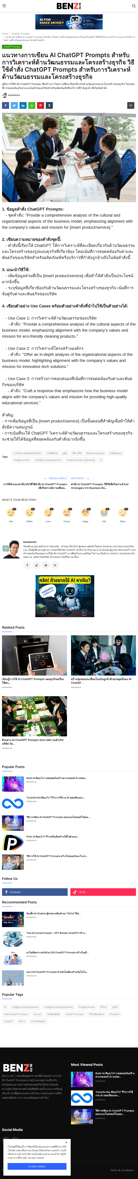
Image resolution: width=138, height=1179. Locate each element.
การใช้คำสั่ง (52, 453)
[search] (134, 6)
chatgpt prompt (22, 459)
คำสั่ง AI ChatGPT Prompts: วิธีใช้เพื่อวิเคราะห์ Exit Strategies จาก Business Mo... (100, 486)
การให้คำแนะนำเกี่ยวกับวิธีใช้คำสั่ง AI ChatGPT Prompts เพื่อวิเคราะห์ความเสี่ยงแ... (35, 486)
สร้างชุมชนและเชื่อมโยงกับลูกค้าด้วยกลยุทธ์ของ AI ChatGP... (101, 680)
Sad (104, 521)
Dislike (29, 521)
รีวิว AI (103, 1006)
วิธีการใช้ (76, 453)
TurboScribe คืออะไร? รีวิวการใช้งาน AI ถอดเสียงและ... (55, 797)
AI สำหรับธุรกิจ (38, 1021)
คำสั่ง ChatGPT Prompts (16, 1014)
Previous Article (58, 478)
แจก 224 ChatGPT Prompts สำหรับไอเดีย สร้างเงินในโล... (57, 971)
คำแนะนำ (114, 1014)
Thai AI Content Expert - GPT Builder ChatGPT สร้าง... (56, 932)
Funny (67, 521)
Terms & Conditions (122, 1170)
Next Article (78, 478)
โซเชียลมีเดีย (53, 1014)
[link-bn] (69, 21)
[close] (66, 1142)
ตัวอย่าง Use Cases (95, 453)
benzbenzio (30, 542)
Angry (85, 521)
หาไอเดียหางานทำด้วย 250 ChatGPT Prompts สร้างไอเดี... (57, 952)
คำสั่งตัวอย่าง (115, 453)
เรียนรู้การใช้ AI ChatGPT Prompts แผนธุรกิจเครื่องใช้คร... (33, 680)
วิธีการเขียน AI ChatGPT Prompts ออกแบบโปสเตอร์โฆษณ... (58, 817)
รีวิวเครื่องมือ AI (96, 1014)
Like (11, 521)
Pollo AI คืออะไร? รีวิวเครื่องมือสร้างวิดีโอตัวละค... (52, 836)
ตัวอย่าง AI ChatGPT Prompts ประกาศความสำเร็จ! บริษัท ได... (33, 741)
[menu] (4, 6)
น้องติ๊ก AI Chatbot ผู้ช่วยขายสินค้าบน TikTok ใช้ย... (53, 913)
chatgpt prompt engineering (81, 459)
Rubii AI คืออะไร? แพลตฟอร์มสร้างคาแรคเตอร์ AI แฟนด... (56, 778)
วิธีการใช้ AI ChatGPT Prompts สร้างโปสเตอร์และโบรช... (57, 856)
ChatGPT (8, 1021)
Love (48, 521)
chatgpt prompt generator (48, 459)
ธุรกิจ (115, 1006)
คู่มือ (65, 453)
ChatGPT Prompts (21, 33)
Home (5, 33)
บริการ (22, 1021)
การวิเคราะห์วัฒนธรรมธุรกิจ (27, 453)
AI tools (37, 1014)
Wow (122, 521)
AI (101, 459)
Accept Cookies (37, 1166)
